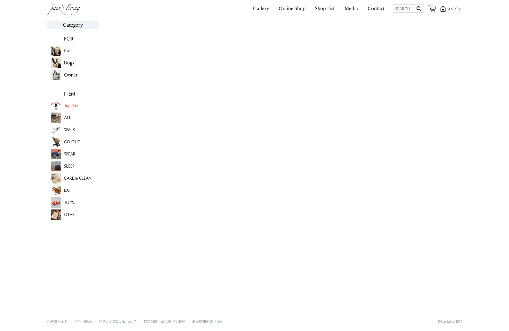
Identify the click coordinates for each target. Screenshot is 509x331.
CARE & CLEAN (77, 178)
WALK (69, 129)
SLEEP (69, 166)
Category (73, 25)
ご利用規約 (83, 321)
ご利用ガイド (57, 321)
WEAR (69, 153)
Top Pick (71, 105)
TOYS (69, 202)
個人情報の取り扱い (207, 321)
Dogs (69, 62)
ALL (67, 117)
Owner (71, 74)
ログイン (454, 8)
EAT (67, 190)
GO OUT (72, 141)
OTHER (70, 214)
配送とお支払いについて (118, 321)
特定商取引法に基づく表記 (164, 321)
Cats (68, 50)
